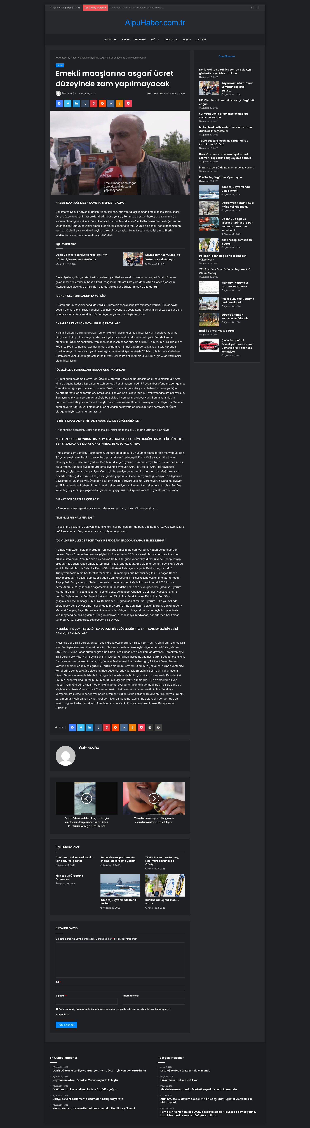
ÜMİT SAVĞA (69, 93)
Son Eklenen (227, 56)
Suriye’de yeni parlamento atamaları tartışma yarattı (118, 859)
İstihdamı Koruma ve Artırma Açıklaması (235, 284)
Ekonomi (140, 39)
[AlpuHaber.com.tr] (155, 22)
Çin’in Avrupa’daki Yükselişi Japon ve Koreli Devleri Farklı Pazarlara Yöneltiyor (237, 346)
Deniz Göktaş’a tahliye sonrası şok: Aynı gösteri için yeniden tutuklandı (225, 71)
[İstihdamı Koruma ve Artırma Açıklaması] (209, 287)
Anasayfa (110, 39)
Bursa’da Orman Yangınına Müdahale (235, 316)
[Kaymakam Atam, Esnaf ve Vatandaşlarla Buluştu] (133, 259)
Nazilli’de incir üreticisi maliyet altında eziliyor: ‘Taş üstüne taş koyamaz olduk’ (225, 156)
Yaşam (186, 39)
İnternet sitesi (131, 995)
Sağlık (155, 39)
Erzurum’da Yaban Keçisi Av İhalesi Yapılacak (238, 204)
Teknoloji (170, 39)
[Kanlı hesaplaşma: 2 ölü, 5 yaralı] (165, 885)
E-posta (61, 995)
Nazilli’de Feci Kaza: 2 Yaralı (217, 330)
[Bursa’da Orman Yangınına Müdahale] (209, 319)
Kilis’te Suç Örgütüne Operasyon (69, 877)
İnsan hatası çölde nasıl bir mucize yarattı (226, 167)
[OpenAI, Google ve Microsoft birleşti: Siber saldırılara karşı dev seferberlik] (209, 224)
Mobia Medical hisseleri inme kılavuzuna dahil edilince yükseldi (225, 129)
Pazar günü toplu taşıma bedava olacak (238, 300)
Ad (58, 982)
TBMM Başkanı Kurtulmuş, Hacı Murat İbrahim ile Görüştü (162, 861)
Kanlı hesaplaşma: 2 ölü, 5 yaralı (162, 901)
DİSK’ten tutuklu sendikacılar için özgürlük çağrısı (136, 7)
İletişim (201, 39)
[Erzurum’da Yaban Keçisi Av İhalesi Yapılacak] (209, 208)
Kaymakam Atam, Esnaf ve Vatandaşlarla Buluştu (237, 86)
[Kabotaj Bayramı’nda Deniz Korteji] (120, 885)
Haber (126, 39)
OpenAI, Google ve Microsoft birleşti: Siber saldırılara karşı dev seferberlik (237, 224)
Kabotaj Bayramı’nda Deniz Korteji (118, 901)
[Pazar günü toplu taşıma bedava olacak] (209, 303)
